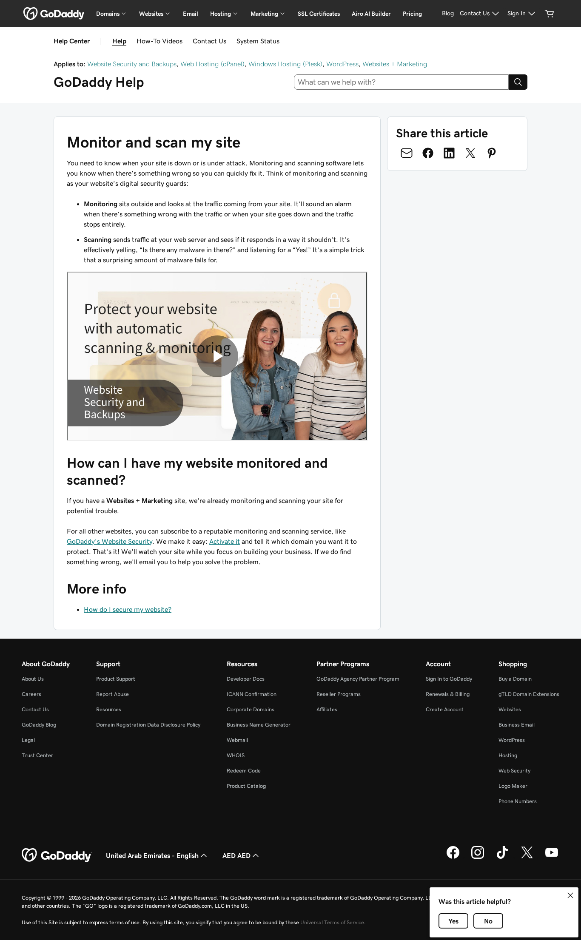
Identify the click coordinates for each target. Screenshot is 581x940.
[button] (570, 895)
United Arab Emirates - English (152, 855)
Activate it (224, 541)
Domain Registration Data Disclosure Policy (148, 724)
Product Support (115, 679)
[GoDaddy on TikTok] (502, 857)
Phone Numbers (517, 801)
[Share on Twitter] (470, 153)
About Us (33, 679)
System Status (257, 40)
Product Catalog (246, 786)
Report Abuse (112, 694)
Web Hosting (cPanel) (212, 63)
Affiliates (326, 709)
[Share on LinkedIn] (449, 153)
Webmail (237, 740)
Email (190, 14)
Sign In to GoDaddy (449, 679)
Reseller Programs (338, 694)
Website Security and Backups (132, 63)
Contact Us (209, 40)
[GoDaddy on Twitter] (527, 857)
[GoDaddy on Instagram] (477, 857)
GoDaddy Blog (39, 724)
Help (119, 40)
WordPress (342, 63)
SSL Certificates (319, 14)
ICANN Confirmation (251, 694)
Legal (28, 740)
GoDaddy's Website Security (109, 541)
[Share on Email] (406, 153)
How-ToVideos (159, 40)
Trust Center (37, 755)
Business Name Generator (258, 724)
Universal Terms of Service (332, 922)
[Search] (518, 82)
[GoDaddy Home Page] (57, 855)
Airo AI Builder (371, 14)
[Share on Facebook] (428, 153)
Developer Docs (246, 679)
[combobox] (401, 82)
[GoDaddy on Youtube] (551, 857)
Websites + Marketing (394, 63)
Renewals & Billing (448, 694)
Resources (108, 709)
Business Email (516, 724)
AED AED (236, 855)
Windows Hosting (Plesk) (285, 63)
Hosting (507, 755)
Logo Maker (512, 786)
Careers (31, 694)
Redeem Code (244, 770)
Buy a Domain (515, 679)
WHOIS (236, 755)
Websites (509, 709)
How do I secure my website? (127, 609)
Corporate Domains (250, 709)
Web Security (514, 770)
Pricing (412, 14)
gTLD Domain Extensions (528, 694)
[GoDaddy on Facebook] (453, 857)
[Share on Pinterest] (491, 153)
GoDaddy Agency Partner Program (357, 679)
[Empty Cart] (549, 14)
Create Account (445, 709)
